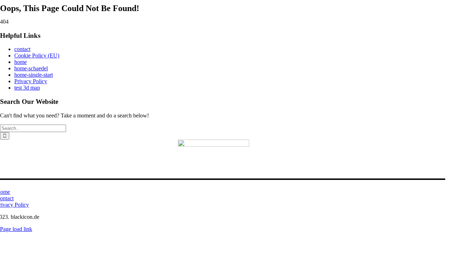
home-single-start (33, 75)
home (20, 62)
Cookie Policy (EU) (36, 55)
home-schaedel (31, 68)
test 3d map (27, 88)
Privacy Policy (30, 81)
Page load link (16, 229)
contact (22, 49)
